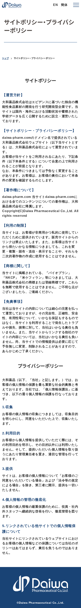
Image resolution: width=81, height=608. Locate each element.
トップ (5, 58)
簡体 (64, 5)
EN (55, 5)
